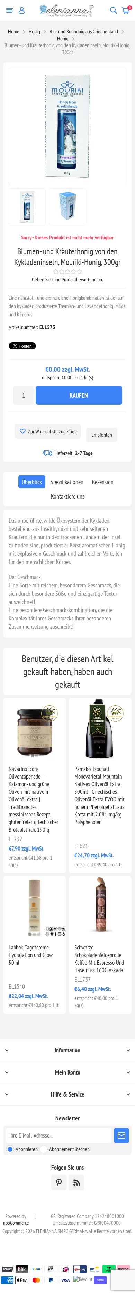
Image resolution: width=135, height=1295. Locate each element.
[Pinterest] (59, 1182)
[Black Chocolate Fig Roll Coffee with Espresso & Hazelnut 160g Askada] (100, 907)
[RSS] (76, 1182)
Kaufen (79, 395)
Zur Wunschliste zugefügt (52, 431)
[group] (34, 729)
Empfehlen (101, 434)
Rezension (103, 482)
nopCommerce (16, 1223)
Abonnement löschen (69, 1148)
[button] (32, 755)
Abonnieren (27, 1148)
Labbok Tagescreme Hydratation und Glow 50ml (31, 955)
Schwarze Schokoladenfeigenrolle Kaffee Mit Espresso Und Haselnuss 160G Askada (99, 959)
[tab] (31, 481)
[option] (27, 206)
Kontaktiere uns (67, 496)
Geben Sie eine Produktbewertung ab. (67, 279)
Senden (121, 1135)
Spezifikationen (67, 482)
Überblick (32, 482)
